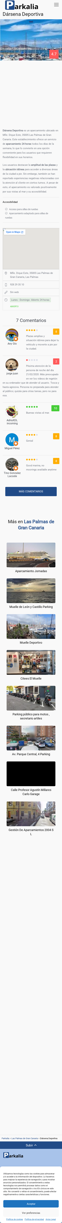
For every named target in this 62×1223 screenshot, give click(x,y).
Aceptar (31, 1203)
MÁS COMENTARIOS (31, 491)
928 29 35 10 (17, 284)
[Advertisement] (31, 93)
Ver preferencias (31, 1212)
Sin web (14, 292)
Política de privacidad (34, 1219)
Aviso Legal (51, 1219)
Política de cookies (14, 1219)
